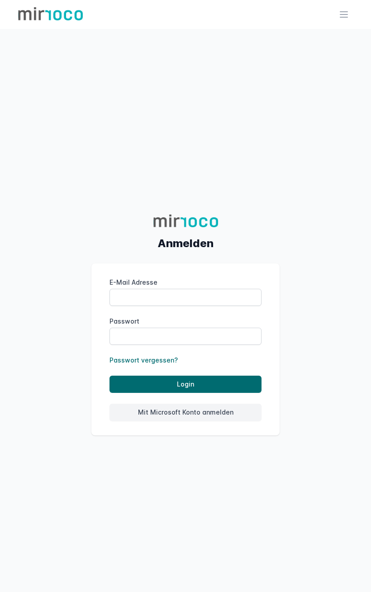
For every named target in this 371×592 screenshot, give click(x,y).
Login (185, 384)
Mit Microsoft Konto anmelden (185, 412)
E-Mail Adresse (133, 282)
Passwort (124, 321)
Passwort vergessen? (143, 360)
